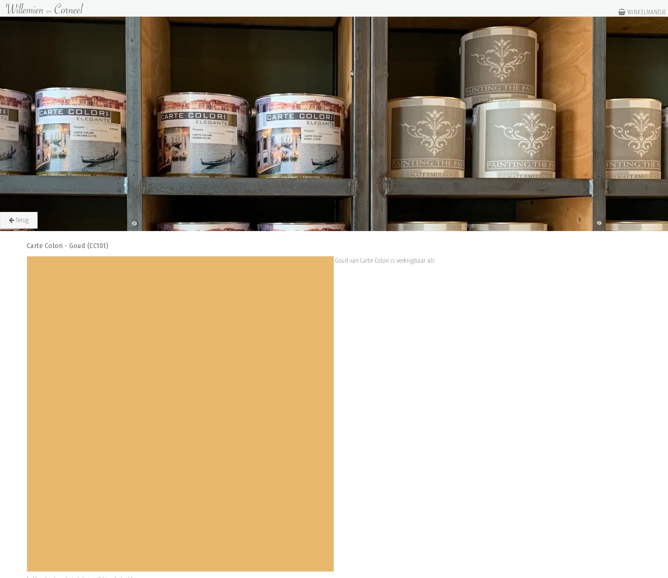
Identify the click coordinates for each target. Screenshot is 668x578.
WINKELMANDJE (646, 12)
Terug (21, 220)
